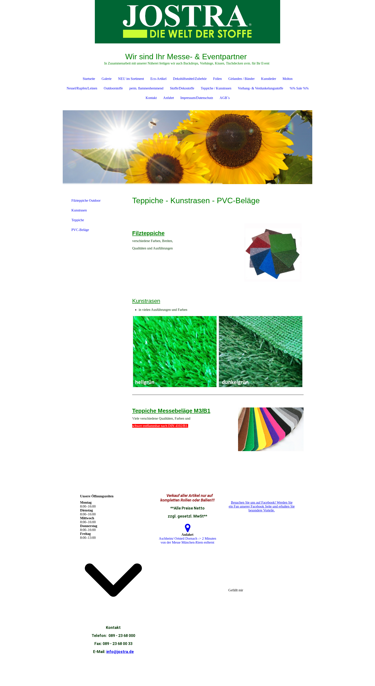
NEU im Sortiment (131, 79)
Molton (288, 79)
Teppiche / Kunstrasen (216, 88)
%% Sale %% (299, 88)
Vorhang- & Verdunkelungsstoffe (260, 88)
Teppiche (77, 220)
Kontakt (151, 98)
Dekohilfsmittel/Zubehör (190, 79)
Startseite (89, 79)
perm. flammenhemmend (146, 88)
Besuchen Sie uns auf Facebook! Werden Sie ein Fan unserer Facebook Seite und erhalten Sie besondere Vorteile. (262, 506)
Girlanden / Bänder (241, 79)
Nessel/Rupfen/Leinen (82, 88)
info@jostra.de (120, 651)
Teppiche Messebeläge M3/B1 (171, 410)
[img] (187, 21)
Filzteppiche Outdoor (85, 200)
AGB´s (225, 98)
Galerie (107, 79)
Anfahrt (168, 98)
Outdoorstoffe (113, 88)
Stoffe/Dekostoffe (182, 88)
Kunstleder (268, 79)
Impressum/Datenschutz (196, 98)
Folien (217, 79)
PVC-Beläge (80, 230)
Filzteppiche (148, 233)
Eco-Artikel (158, 79)
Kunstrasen (79, 210)
